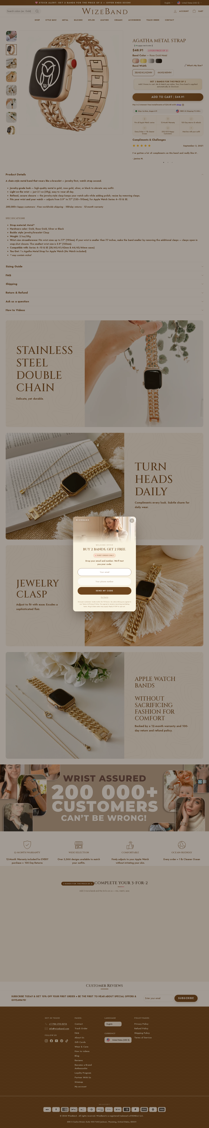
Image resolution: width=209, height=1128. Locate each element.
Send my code (104, 590)
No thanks (104, 597)
